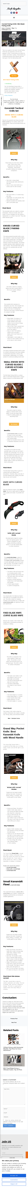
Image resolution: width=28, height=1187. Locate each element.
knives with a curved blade (13, 869)
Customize (14, 1180)
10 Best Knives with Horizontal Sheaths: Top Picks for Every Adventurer (13, 1048)
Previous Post (14, 1018)
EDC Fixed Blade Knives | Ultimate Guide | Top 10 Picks (12, 1069)
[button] (14, 83)
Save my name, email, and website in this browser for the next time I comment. (13, 1121)
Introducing (8, 83)
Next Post (14, 1022)
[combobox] (14, 4)
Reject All (14, 1184)
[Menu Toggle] (14, 17)
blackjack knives (16, 718)
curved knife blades (15, 885)
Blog (13, 28)
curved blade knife (11, 870)
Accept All (14, 1175)
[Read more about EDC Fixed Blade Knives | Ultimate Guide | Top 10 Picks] (14, 1060)
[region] (14, 1172)
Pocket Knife (15, 853)
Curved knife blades (11, 867)
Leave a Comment (6, 28)
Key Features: (9, 95)
